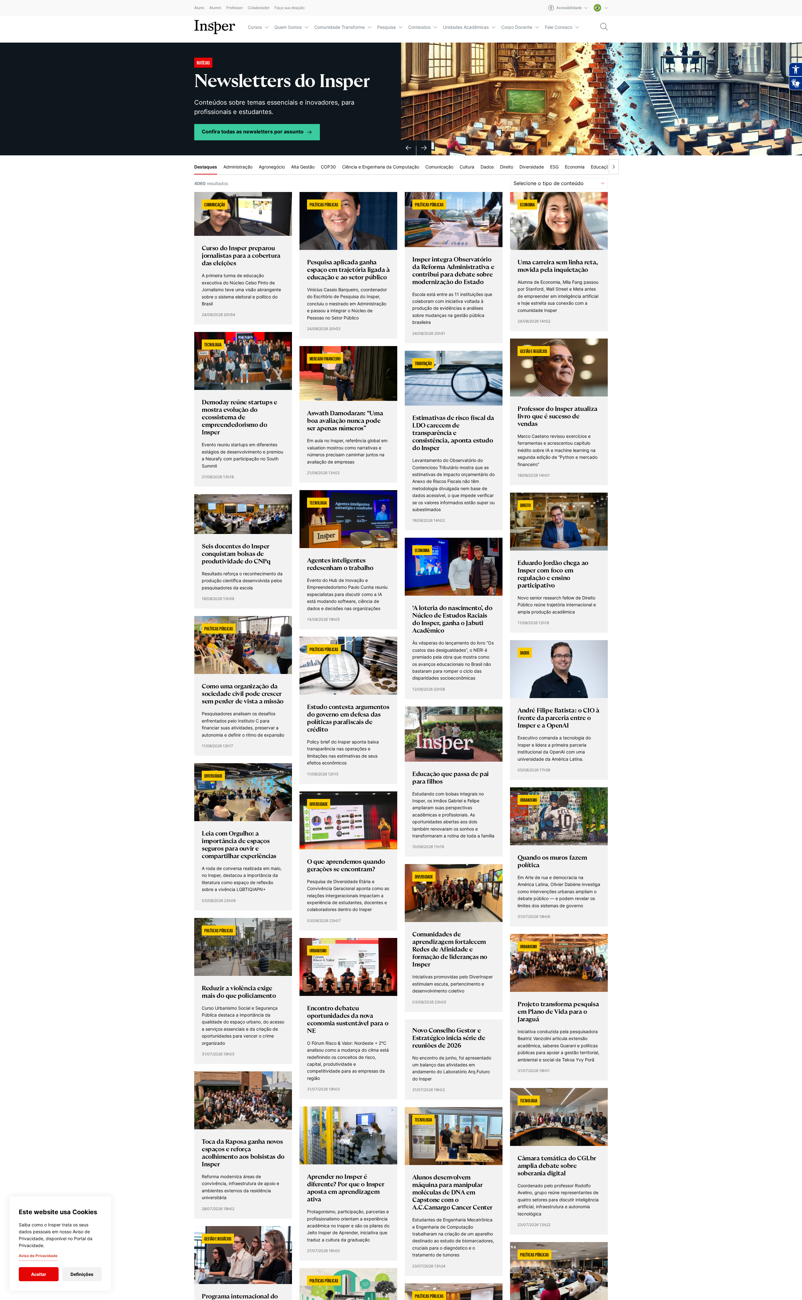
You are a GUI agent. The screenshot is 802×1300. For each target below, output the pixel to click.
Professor (234, 8)
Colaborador (258, 8)
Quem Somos (288, 27)
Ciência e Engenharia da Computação (380, 166)
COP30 (328, 166)
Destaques (205, 166)
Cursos (255, 27)
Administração (238, 166)
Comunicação (439, 166)
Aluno (199, 8)
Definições (81, 1274)
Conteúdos (419, 27)
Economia (575, 166)
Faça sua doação (289, 8)
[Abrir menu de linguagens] (601, 8)
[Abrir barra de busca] (604, 27)
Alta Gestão (303, 166)
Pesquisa (386, 27)
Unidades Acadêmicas (466, 27)
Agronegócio (272, 166)
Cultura (467, 166)
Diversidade (531, 166)
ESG (554, 166)
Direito (506, 166)
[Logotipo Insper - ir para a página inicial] (214, 27)
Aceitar (38, 1274)
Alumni (215, 8)
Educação (601, 166)
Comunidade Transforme (339, 27)
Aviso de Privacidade (38, 1255)
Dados (487, 166)
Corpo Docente (516, 27)
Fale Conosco (558, 27)
